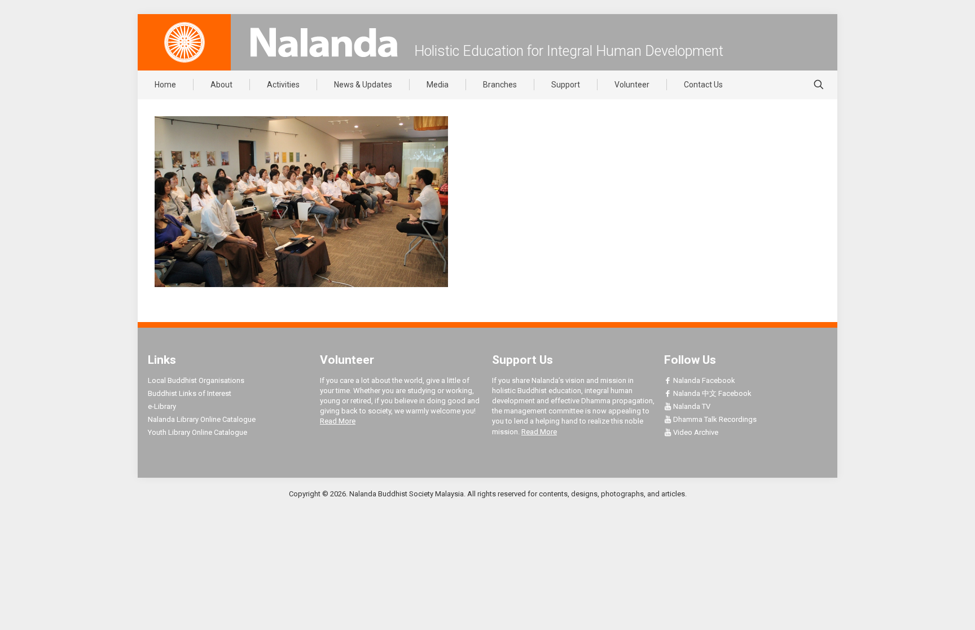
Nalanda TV (690, 406)
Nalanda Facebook (703, 380)
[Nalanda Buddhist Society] (324, 42)
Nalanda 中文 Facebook (711, 393)
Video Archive (694, 432)
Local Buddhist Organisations (196, 380)
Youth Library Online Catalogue (197, 432)
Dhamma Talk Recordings (714, 419)
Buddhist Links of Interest (189, 393)
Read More (337, 421)
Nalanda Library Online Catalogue (202, 419)
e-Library (162, 406)
